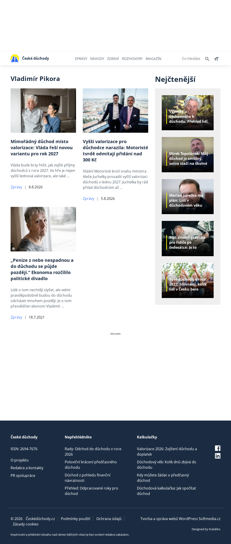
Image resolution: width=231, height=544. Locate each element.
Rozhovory (132, 58)
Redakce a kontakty (27, 467)
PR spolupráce (23, 475)
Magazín (153, 58)
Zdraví (113, 58)
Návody (97, 58)
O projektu (20, 460)
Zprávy (81, 58)
